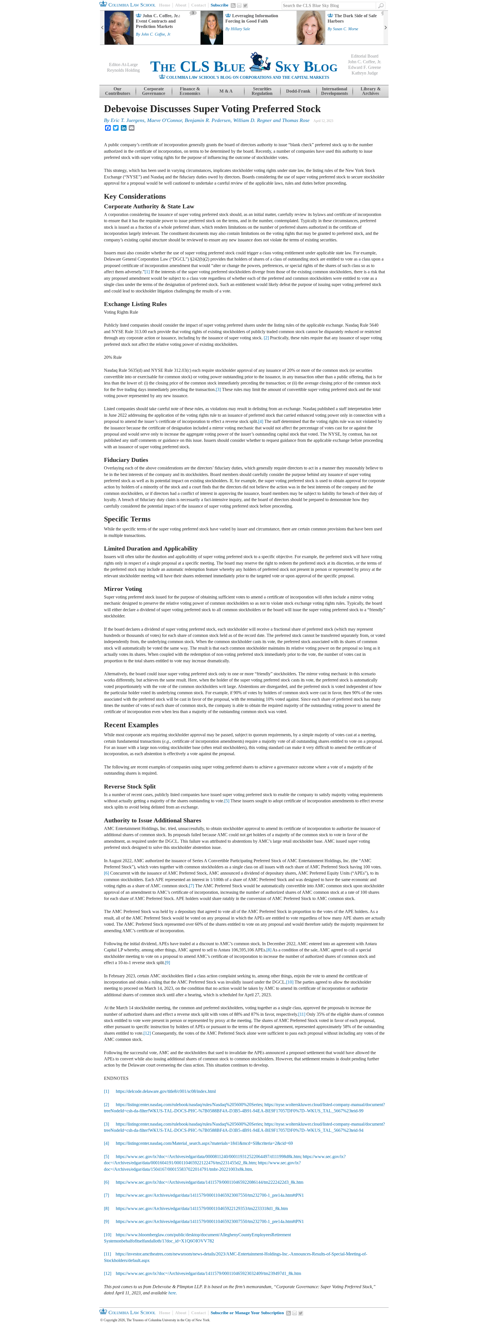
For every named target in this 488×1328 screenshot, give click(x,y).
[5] (226, 800)
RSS (233, 5)
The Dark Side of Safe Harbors (352, 18)
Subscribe (219, 5)
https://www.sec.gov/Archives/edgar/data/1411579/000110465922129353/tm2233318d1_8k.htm (202, 1208)
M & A (226, 91)
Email (239, 5)
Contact (198, 5)
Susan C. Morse (345, 29)
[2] (266, 337)
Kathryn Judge (365, 73)
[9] (167, 962)
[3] (218, 389)
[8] (268, 949)
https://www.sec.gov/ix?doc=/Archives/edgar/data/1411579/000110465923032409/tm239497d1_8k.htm (208, 1273)
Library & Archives (371, 91)
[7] (191, 885)
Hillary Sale (240, 29)
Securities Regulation (262, 91)
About (180, 5)
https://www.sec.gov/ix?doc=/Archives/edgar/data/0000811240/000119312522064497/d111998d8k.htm (208, 1156)
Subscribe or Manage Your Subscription (247, 1312)
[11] (301, 1014)
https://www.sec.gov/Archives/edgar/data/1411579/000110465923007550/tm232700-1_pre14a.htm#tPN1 (210, 1195)
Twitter (245, 5)
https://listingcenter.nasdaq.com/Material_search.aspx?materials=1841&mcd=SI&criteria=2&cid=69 (204, 1143)
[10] (289, 982)
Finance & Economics (190, 91)
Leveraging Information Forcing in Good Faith (251, 18)
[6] (106, 873)
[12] (147, 1033)
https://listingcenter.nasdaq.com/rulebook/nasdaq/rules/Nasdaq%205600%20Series (189, 1104)
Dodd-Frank (298, 91)
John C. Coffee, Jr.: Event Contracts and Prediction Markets (158, 21)
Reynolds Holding (123, 70)
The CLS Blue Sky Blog (244, 66)
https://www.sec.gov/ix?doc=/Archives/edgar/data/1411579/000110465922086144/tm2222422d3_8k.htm (209, 1182)
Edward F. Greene (364, 67)
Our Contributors (117, 91)
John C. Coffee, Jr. (156, 34)
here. (172, 1292)
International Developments (334, 91)
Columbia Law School (131, 5)
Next (386, 28)
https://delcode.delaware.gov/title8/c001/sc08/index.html (166, 1091)
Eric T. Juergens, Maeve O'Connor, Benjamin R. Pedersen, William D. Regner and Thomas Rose (210, 120)
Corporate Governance (153, 91)
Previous (102, 28)
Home (164, 5)
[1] (147, 271)
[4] (260, 421)
